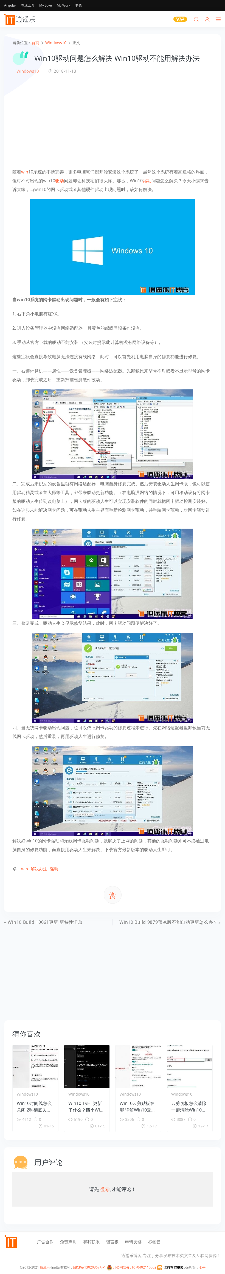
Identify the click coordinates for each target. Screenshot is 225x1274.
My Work (63, 5)
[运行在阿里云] (170, 1267)
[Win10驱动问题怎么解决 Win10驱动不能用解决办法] (112, 247)
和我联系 (91, 1241)
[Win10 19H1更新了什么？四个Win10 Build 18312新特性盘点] (87, 1066)
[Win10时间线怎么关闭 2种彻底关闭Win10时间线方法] (35, 1066)
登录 (105, 1189)
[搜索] (196, 19)
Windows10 (27, 71)
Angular (10, 5)
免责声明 (68, 1241)
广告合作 (45, 1241)
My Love (45, 5)
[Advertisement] (112, 120)
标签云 (154, 1241)
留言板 (112, 1241)
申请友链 (133, 1241)
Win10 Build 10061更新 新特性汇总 (45, 922)
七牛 (202, 1267)
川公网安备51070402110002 (134, 1267)
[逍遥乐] (20, 19)
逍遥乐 (45, 1267)
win (24, 172)
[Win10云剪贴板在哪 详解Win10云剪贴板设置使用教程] (138, 1066)
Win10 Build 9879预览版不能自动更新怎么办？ (168, 922)
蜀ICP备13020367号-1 (89, 1267)
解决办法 (39, 868)
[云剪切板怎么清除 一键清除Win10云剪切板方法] (190, 1066)
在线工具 (27, 5)
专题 (78, 5)
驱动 (59, 181)
